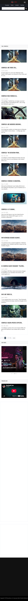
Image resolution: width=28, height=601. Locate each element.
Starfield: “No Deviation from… (10, 153)
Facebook (7, 5)
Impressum (16, 598)
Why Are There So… (6, 294)
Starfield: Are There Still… (9, 68)
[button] (11, 373)
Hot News (4, 342)
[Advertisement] (14, 26)
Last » (14, 338)
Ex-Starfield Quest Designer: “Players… (12, 266)
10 (10, 338)
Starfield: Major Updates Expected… (12, 323)
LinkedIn (17, 5)
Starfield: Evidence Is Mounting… (11, 181)
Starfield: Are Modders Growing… (11, 124)
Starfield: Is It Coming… (8, 209)
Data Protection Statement (23, 598)
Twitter (12, 5)
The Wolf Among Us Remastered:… (10, 367)
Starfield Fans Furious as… (9, 96)
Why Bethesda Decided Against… (10, 238)
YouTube (22, 5)
